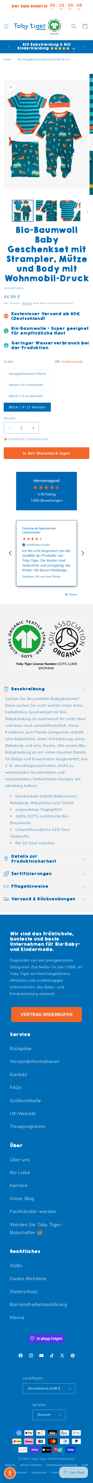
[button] (6, 26)
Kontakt (18, 1074)
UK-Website (23, 1113)
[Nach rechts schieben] (87, 212)
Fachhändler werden (33, 1211)
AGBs (16, 1265)
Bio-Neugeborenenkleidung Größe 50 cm (44, 59)
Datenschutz (24, 1291)
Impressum (39, 1472)
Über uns (20, 1159)
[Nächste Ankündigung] (83, 46)
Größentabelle (25, 1100)
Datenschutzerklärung (61, 1465)
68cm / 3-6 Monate (29, 395)
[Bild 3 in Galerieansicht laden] (70, 210)
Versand (27, 303)
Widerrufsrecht (31, 1465)
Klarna (17, 1317)
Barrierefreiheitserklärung (38, 1304)
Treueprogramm (28, 1126)
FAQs (16, 1087)
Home (7, 59)
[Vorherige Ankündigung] (9, 46)
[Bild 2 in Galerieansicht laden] (46, 210)
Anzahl (9, 418)
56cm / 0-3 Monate (29, 384)
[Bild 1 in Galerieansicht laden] (22, 210)
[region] (46, 553)
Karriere (19, 1185)
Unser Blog (22, 1198)
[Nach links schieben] (5, 212)
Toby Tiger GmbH (44, 1458)
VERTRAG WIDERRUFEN (46, 1014)
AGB (85, 1465)
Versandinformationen (35, 1061)
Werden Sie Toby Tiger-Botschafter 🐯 (36, 1228)
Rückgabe (21, 1048)
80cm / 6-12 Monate (27, 407)
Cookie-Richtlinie (28, 1278)
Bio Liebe (20, 1172)
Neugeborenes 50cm (30, 373)
